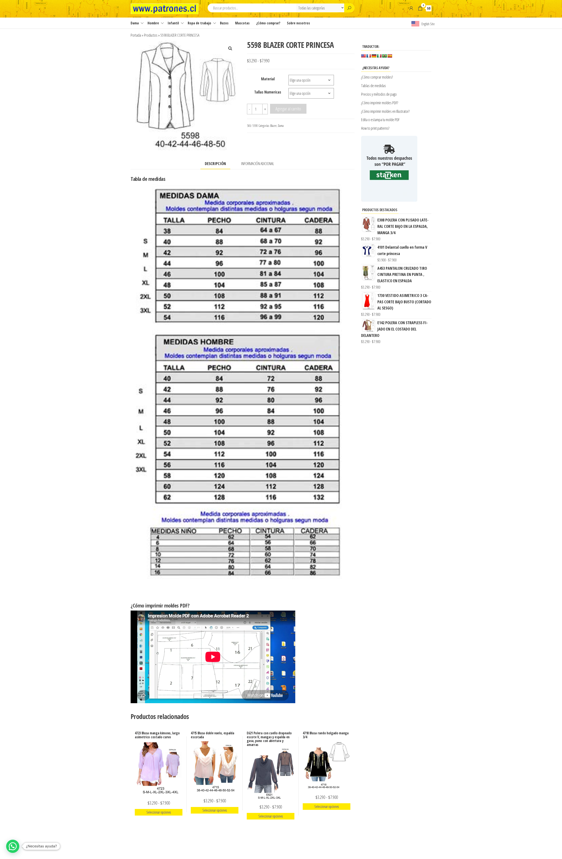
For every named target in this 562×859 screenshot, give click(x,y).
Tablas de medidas (373, 85)
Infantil (173, 23)
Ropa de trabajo (199, 23)
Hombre (153, 23)
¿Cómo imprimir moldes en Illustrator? (385, 111)
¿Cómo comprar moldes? (377, 77)
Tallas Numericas (267, 92)
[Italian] (379, 56)
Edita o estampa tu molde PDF (380, 119)
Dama (135, 23)
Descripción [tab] (215, 163)
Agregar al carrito (288, 109)
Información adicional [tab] (257, 163)
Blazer (273, 126)
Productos (150, 35)
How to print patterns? (375, 128)
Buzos (224, 23)
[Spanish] (389, 56)
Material (268, 78)
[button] (230, 48)
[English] (363, 56)
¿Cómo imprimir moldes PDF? (380, 102)
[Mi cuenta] (411, 8)
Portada (136, 35)
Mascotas (242, 23)
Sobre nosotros (298, 23)
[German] (374, 56)
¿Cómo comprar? (268, 23)
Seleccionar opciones (158, 812)
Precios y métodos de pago (379, 94)
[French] (368, 56)
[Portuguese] (384, 56)
